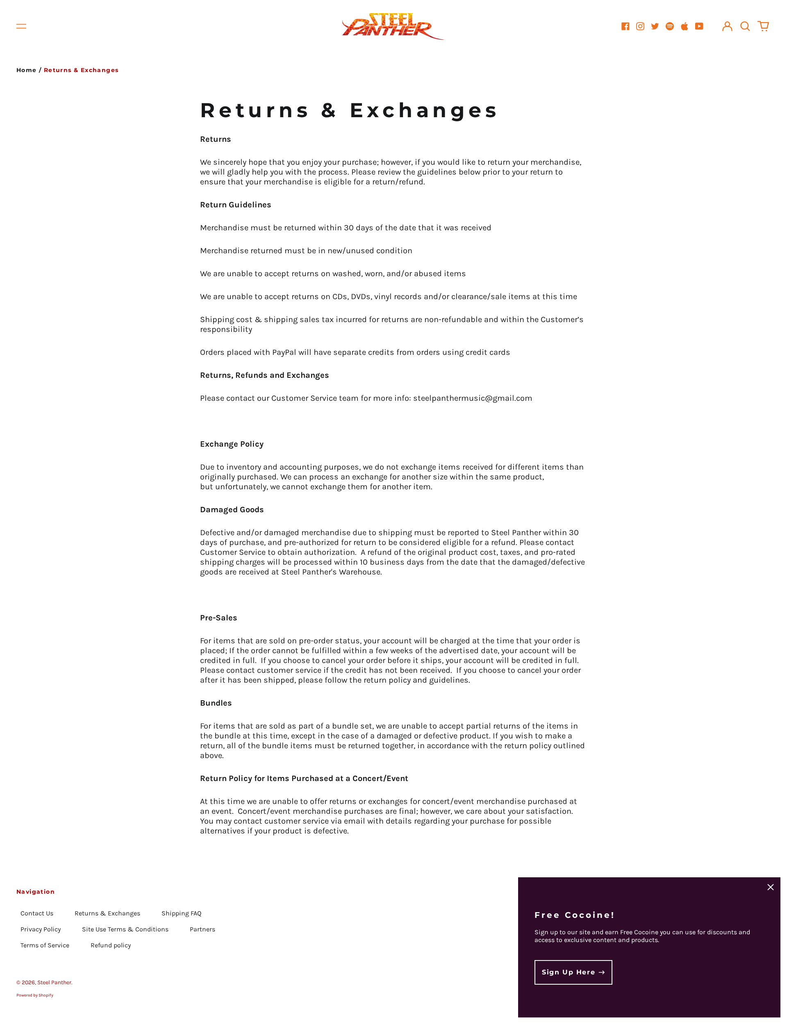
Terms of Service (44, 945)
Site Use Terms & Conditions (125, 929)
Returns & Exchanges (107, 913)
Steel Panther (54, 982)
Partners (202, 929)
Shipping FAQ (181, 913)
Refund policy (111, 945)
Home (26, 70)
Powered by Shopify (34, 995)
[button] (745, 26)
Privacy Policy (40, 929)
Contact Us (36, 913)
